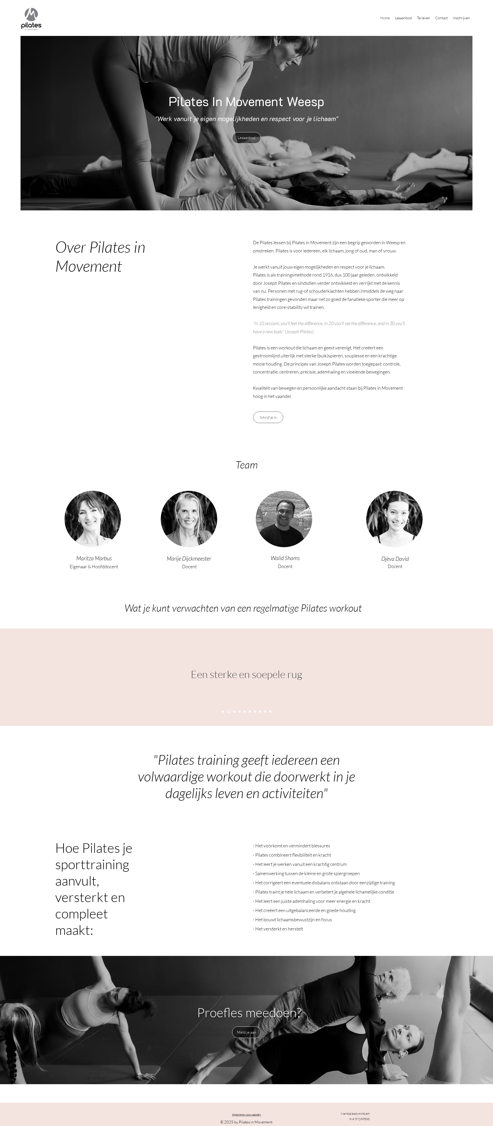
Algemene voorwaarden (246, 1114)
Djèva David (395, 558)
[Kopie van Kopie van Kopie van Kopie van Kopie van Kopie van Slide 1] (270, 711)
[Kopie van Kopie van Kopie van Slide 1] (245, 711)
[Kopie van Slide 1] (228, 711)
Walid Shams (285, 557)
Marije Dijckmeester (189, 558)
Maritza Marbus (94, 558)
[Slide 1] (223, 711)
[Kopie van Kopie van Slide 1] (233, 711)
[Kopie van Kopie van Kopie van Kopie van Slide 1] (250, 711)
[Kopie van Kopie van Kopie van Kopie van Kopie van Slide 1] (265, 711)
